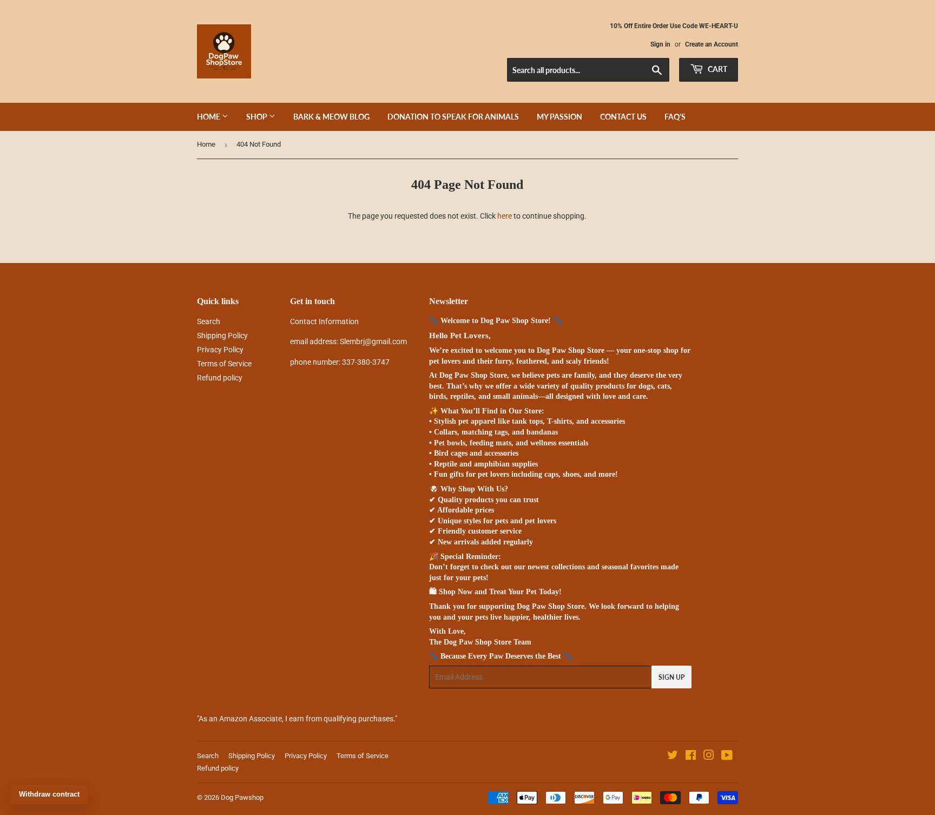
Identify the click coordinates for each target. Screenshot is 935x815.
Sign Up (671, 677)
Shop (257, 116)
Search (208, 321)
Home (209, 116)
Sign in (660, 44)
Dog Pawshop (242, 797)
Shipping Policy (222, 335)
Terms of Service (224, 363)
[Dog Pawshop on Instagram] (708, 756)
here (504, 216)
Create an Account (711, 44)
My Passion (559, 116)
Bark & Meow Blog (331, 116)
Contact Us (623, 116)
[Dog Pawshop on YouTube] (727, 756)
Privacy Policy (220, 349)
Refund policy (219, 377)
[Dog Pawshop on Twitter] (672, 756)
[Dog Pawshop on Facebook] (690, 756)
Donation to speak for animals (453, 116)
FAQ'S (675, 116)
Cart (716, 69)
